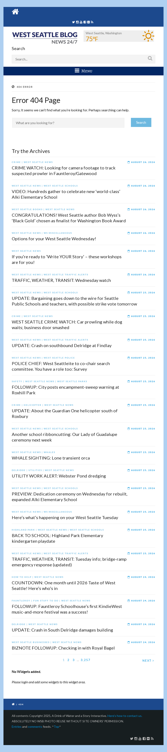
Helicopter (33, 405)
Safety (17, 381)
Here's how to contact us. (124, 716)
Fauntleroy (21, 600)
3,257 (85, 659)
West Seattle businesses (31, 642)
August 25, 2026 (143, 292)
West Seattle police (59, 358)
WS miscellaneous (58, 233)
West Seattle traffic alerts (66, 274)
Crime (16, 162)
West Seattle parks (72, 381)
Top (56, 726)
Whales (49, 452)
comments (35, 726)
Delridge (19, 470)
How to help (22, 577)
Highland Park (23, 530)
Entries (17, 726)
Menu (86, 71)
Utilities (35, 470)
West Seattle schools (61, 186)
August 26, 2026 (143, 162)
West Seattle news (38, 162)
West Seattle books (27, 209)
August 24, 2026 (143, 577)
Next (147, 660)
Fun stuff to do (45, 600)
